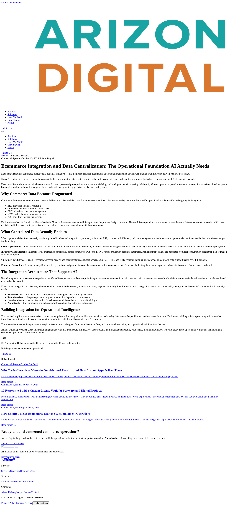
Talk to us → (7, 353)
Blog (13, 492)
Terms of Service (24, 503)
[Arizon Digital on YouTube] (11, 460)
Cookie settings (41, 503)
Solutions (12, 114)
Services (12, 111)
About (11, 122)
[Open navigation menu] (2, 131)
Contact (35, 492)
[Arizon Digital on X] (2, 460)
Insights (5, 155)
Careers (27, 492)
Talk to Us (6, 128)
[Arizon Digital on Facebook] (8, 460)
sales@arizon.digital (11, 457)
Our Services (18, 443)
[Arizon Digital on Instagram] (14, 460)
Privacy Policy (8, 503)
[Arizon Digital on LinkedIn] (5, 460)
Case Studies (14, 120)
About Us (6, 492)
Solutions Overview (11, 481)
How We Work (15, 117)
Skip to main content (11, 2)
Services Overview (10, 471)
